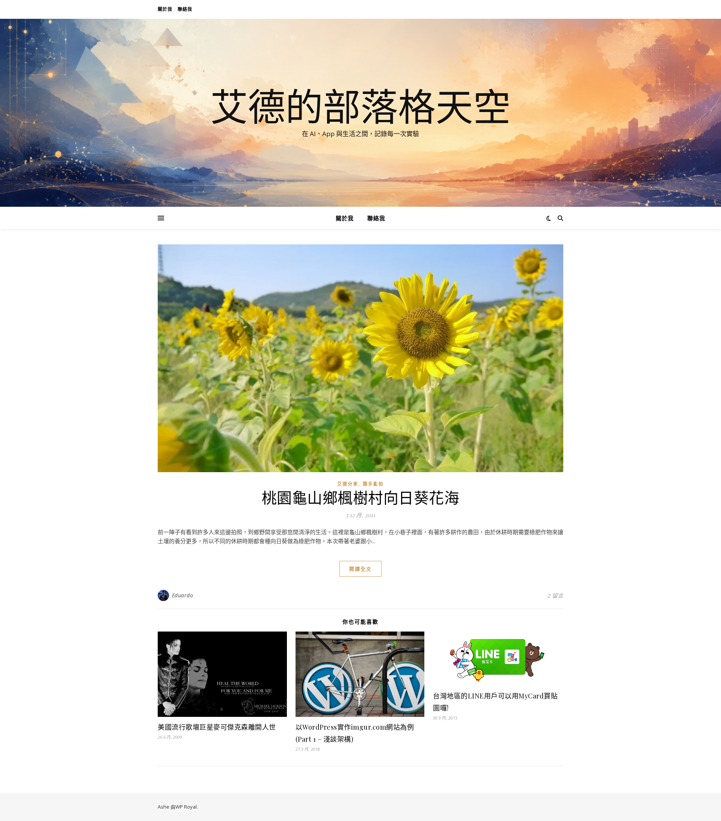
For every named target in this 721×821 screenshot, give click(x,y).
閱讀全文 (360, 568)
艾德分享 (347, 484)
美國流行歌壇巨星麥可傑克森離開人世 (217, 727)
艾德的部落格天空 (360, 106)
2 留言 (555, 595)
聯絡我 (185, 9)
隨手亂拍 (373, 484)
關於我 (165, 9)
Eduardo (182, 595)
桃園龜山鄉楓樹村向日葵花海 (361, 497)
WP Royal (186, 806)
